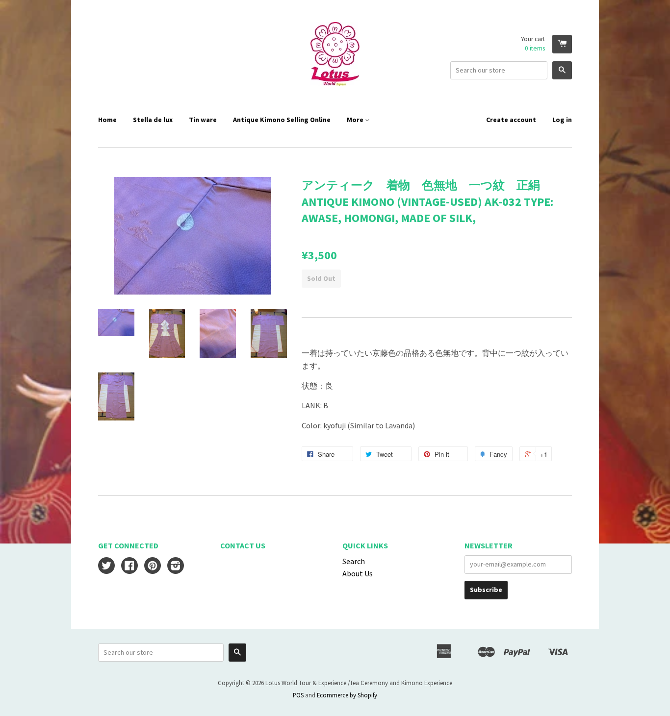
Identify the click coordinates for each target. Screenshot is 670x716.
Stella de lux (153, 119)
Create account (511, 119)
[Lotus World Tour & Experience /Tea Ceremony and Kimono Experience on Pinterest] (152, 566)
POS (298, 695)
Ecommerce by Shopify (347, 695)
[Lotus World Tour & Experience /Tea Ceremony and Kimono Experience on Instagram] (175, 566)
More (356, 119)
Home (107, 119)
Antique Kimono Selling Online (282, 119)
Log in (562, 119)
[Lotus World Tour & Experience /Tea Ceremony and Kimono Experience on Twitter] (106, 566)
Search (353, 561)
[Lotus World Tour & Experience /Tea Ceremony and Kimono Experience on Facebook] (129, 566)
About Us (357, 573)
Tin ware (203, 119)
